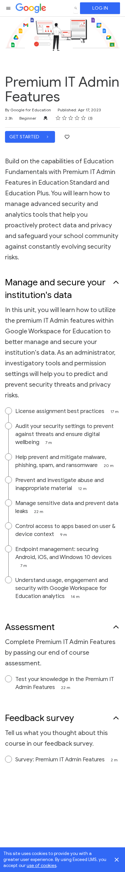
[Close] (117, 860)
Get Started (24, 137)
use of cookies (41, 865)
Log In (100, 8)
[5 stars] (83, 118)
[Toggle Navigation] (8, 8)
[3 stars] (71, 118)
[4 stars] (77, 118)
